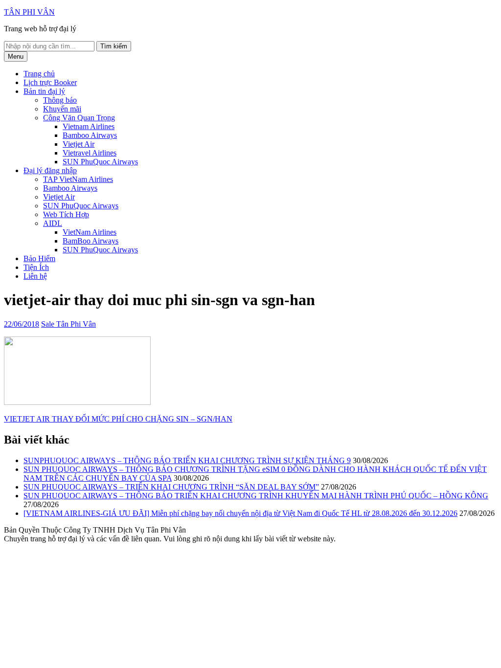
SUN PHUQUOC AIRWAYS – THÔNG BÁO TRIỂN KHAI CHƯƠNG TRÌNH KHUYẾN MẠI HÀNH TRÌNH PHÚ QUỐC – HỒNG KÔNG (255, 495)
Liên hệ (35, 276)
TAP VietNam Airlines (78, 179)
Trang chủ (39, 73)
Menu (15, 56)
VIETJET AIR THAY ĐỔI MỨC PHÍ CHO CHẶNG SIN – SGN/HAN (118, 419)
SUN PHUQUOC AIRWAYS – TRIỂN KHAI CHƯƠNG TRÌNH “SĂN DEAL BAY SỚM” (171, 487)
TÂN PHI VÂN (29, 12)
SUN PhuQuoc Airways (100, 161)
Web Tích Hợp (66, 214)
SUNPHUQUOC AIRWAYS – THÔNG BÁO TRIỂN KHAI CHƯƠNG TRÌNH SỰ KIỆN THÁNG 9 (187, 460)
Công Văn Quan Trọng (79, 117)
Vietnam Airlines (88, 126)
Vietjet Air (78, 144)
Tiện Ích (36, 267)
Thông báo (60, 100)
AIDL (52, 223)
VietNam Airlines (89, 232)
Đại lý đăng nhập (50, 170)
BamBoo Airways (90, 241)
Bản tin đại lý (44, 91)
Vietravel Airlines (89, 153)
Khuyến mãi (62, 109)
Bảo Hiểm (39, 258)
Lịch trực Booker (50, 82)
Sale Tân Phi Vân (68, 324)
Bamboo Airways (90, 135)
